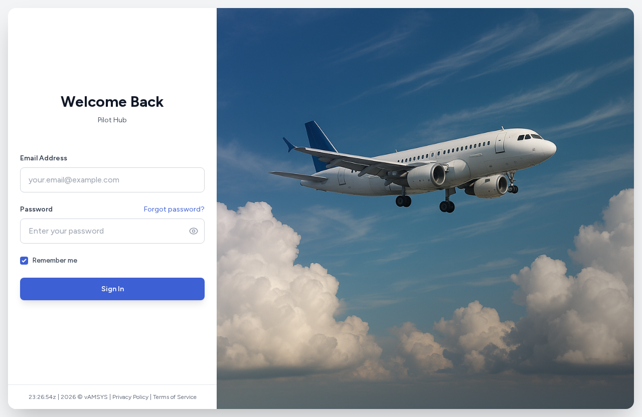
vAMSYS (96, 396)
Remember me (54, 260)
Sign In (112, 289)
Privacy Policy (130, 396)
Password (36, 209)
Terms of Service (175, 396)
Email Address (43, 158)
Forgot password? (174, 209)
